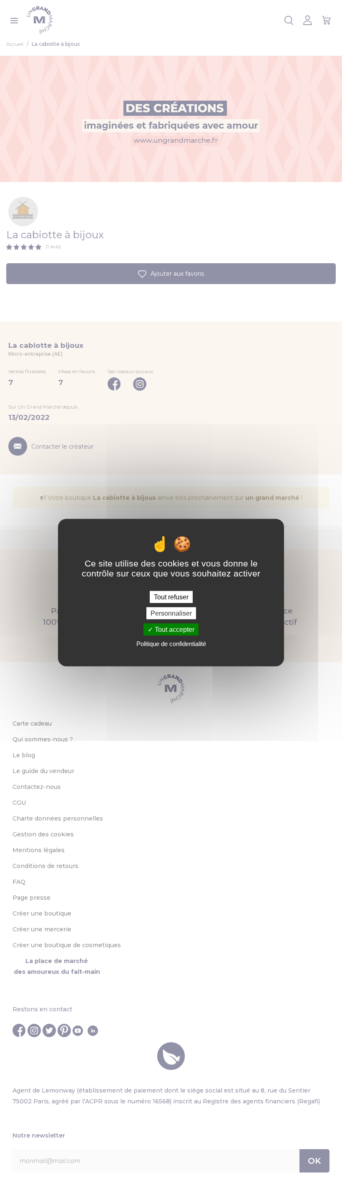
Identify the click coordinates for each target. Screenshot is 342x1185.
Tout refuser (171, 596)
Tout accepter (173, 629)
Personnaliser (171, 612)
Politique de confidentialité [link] (171, 643)
